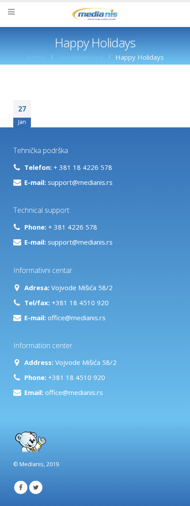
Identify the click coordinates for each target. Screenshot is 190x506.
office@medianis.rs (77, 317)
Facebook (20, 487)
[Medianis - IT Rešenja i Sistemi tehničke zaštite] (95, 14)
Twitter (35, 487)
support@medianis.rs (80, 182)
